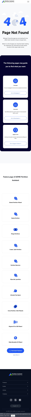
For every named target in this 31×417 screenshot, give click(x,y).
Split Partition (17, 249)
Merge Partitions (15, 234)
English (15, 406)
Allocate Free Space (15, 295)
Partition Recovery (15, 265)
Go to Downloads (15, 118)
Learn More (15, 355)
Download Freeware (16, 350)
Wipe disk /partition (15, 279)
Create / (12, 249)
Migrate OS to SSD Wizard (15, 326)
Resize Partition (15, 218)
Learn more (6, 415)
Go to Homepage (15, 93)
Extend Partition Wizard (15, 202)
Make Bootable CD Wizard (15, 342)
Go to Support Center (15, 143)
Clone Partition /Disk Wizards (15, 310)
